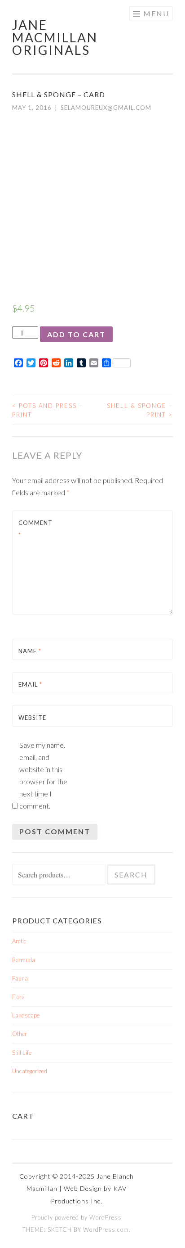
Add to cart (76, 334)
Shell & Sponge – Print (140, 410)
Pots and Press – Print (47, 410)
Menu (156, 13)
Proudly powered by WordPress (76, 1217)
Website (32, 717)
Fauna (20, 978)
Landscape (26, 1015)
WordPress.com (106, 1229)
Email (30, 684)
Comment (35, 528)
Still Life (21, 1052)
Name (29, 651)
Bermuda (23, 959)
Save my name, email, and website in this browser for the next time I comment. (43, 775)
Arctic (19, 941)
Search (131, 874)
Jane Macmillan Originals (55, 37)
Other (19, 1033)
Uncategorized (29, 1071)
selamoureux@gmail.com (106, 107)
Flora (18, 996)
